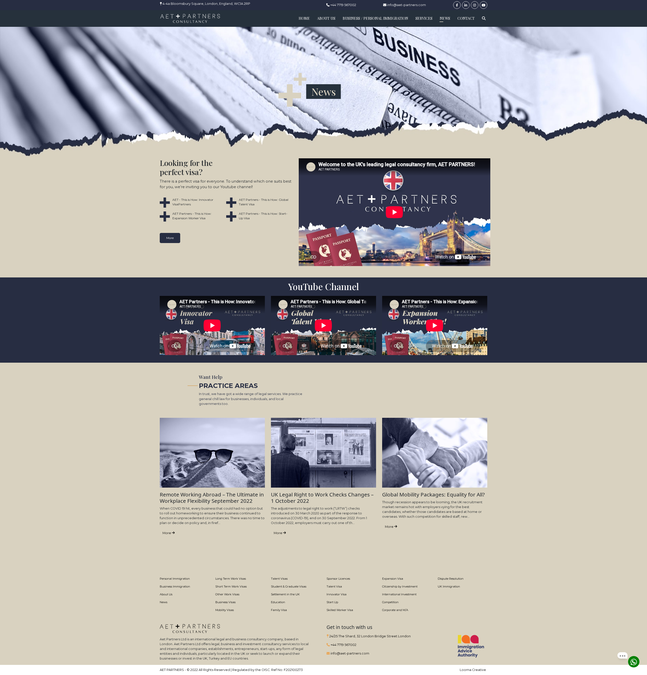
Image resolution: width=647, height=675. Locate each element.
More (170, 238)
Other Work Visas (227, 594)
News (163, 602)
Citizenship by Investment (400, 586)
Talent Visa (334, 586)
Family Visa (279, 610)
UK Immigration (449, 586)
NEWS (445, 18)
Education (278, 602)
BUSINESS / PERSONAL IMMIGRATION (375, 18)
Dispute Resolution (451, 578)
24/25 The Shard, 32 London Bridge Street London (370, 636)
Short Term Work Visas (231, 586)
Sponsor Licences (338, 578)
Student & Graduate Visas (288, 586)
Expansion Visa (392, 578)
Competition (390, 602)
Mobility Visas (224, 610)
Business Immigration (175, 586)
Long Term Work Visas (230, 578)
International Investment (399, 594)
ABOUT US (326, 18)
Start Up (332, 602)
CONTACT (466, 18)
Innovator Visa (336, 594)
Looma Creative (473, 670)
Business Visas (225, 602)
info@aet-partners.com (406, 5)
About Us (166, 594)
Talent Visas (279, 578)
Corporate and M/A (395, 610)
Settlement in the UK (285, 594)
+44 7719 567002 (343, 5)
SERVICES (423, 18)
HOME (304, 18)
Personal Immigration (175, 578)
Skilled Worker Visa (340, 610)
